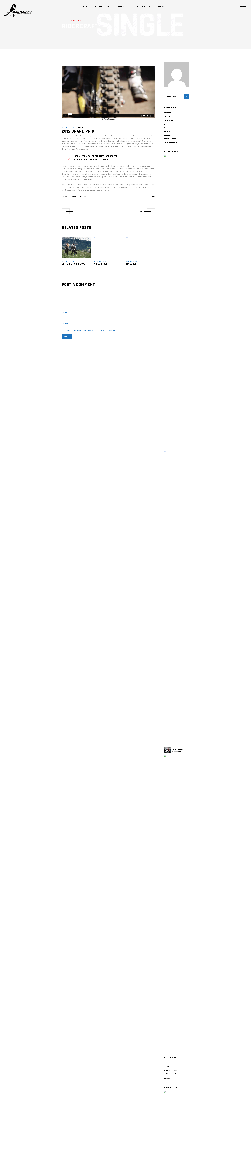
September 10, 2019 (68, 127)
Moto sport (84, 197)
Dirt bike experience (73, 263)
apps (175, 1070)
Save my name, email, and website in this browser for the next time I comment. (89, 331)
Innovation (168, 120)
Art (182, 1070)
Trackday (81, 127)
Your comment (66, 294)
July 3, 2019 (175, 748)
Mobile (167, 128)
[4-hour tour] (108, 247)
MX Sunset (132, 263)
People (167, 132)
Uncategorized (170, 143)
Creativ (74, 197)
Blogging (65, 197)
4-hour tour (101, 263)
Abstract (167, 1070)
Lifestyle (168, 124)
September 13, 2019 (68, 261)
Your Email (65, 323)
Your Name (65, 313)
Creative (168, 113)
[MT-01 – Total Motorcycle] (167, 750)
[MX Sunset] (140, 247)
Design (167, 117)
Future (166, 1076)
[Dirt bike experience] (76, 247)
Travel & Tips (170, 139)
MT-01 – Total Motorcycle (177, 751)
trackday (167, 1078)
